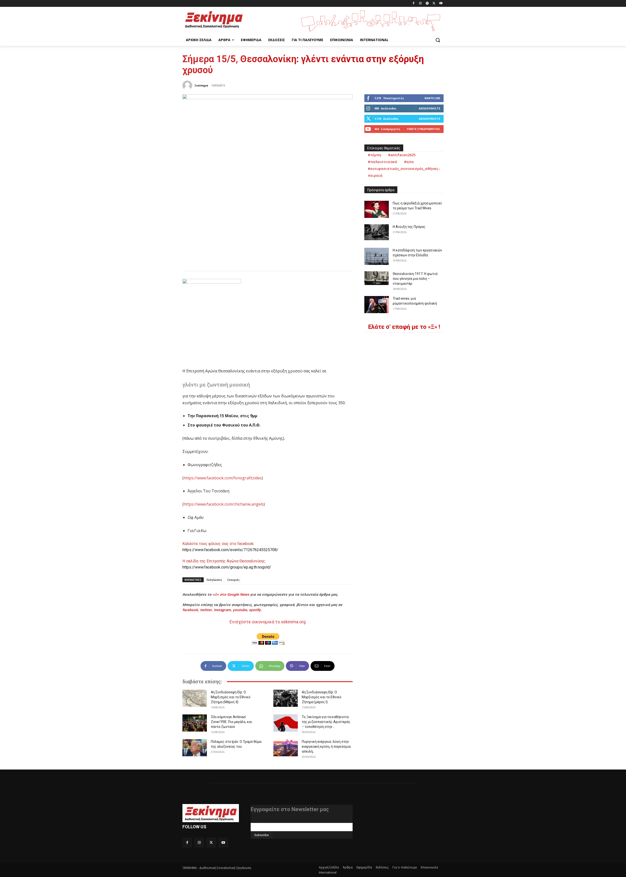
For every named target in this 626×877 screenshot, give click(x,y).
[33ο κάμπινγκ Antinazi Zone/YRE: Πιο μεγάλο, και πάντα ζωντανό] (194, 723)
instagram (222, 609)
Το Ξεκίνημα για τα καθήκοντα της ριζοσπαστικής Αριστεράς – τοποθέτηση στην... (326, 722)
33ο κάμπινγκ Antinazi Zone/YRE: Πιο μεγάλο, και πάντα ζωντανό (231, 722)
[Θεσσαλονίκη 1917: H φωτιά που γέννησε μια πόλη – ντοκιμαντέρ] (376, 278)
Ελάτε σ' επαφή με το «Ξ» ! (404, 326)
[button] (438, 40)
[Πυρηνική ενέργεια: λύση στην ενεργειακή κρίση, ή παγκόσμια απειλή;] (285, 747)
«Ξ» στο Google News (230, 594)
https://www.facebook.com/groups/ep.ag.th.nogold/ (226, 567)
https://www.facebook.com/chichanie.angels (224, 504)
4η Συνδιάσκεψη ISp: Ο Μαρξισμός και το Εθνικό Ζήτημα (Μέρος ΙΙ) (230, 697)
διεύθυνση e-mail (264, 821)
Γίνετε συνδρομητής (423, 129)
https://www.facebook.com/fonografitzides (223, 478)
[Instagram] (420, 3)
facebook (190, 609)
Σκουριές (233, 579)
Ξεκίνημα (201, 85)
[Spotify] (427, 3)
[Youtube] (441, 3)
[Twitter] (434, 3)
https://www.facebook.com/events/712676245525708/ (230, 549)
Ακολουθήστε (429, 108)
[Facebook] (413, 3)
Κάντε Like (432, 98)
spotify (255, 609)
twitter (206, 609)
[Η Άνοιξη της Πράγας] (376, 232)
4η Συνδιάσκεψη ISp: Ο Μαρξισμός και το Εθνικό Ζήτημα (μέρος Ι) (321, 697)
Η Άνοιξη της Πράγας (409, 227)
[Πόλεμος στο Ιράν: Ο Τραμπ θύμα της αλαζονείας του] (194, 747)
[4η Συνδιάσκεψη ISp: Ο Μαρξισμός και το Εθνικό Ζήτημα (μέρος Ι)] (285, 698)
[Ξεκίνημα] (188, 85)
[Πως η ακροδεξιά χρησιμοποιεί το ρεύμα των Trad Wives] (376, 209)
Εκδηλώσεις (214, 579)
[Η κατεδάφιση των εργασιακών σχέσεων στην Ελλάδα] (376, 256)
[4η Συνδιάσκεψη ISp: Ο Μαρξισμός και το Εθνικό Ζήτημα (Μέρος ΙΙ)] (194, 698)
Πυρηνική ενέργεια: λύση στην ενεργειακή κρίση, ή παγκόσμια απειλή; (326, 746)
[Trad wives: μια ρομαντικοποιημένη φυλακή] (376, 304)
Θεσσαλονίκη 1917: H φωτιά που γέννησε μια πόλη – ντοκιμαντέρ (415, 278)
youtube (240, 609)
